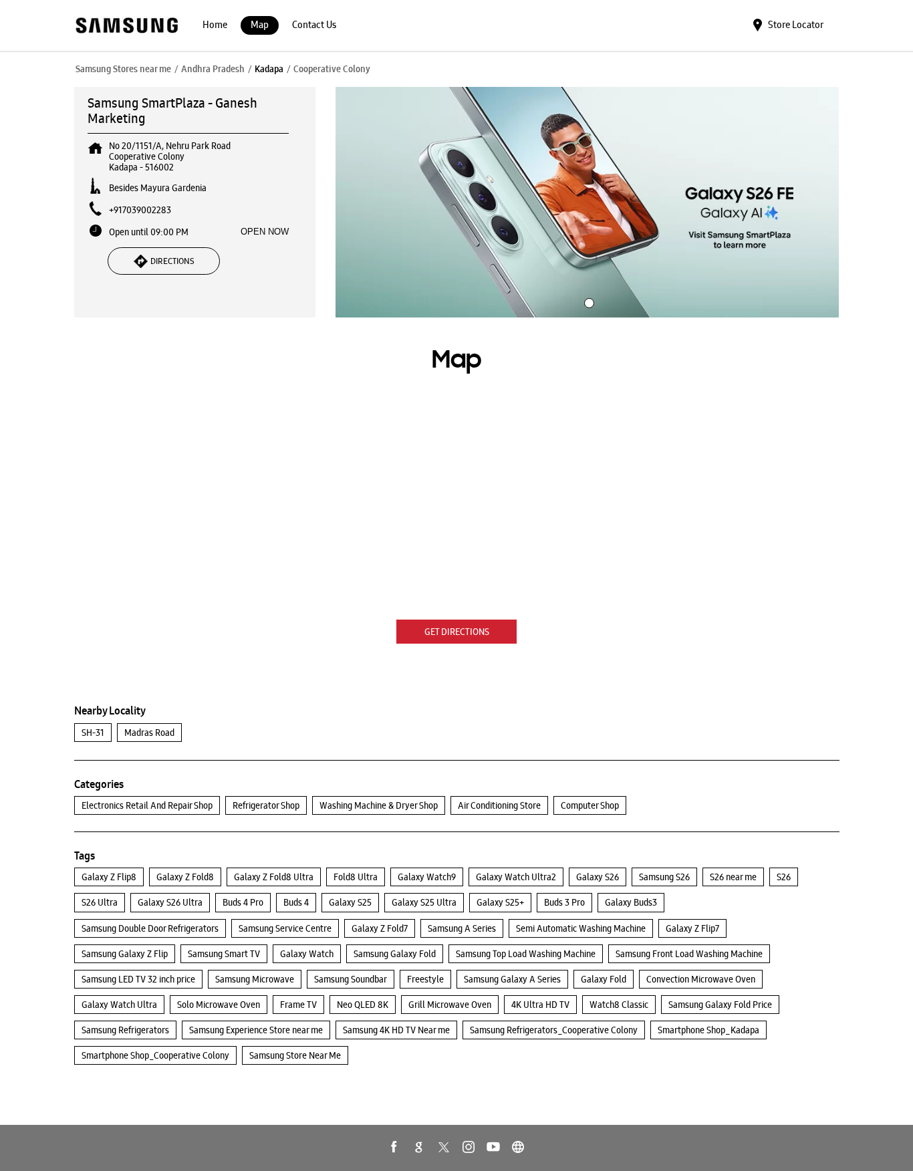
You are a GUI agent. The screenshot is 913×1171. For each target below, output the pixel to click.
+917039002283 (140, 210)
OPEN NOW (265, 232)
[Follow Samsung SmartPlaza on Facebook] (394, 1147)
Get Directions (456, 632)
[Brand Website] (518, 1147)
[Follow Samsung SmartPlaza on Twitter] (443, 1147)
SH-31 (93, 733)
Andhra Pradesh (213, 69)
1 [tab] (587, 301)
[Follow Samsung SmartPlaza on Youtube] (493, 1147)
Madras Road (149, 733)
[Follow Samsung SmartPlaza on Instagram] (468, 1147)
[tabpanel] (587, 202)
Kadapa (269, 69)
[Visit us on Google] (419, 1147)
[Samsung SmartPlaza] (126, 26)
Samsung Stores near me (123, 69)
